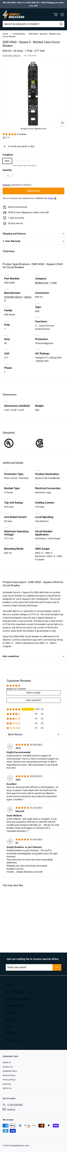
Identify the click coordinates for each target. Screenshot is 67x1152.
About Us (7, 1062)
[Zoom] (62, 123)
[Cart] (55, 14)
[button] (10, 134)
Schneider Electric (12, 55)
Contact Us (8, 1067)
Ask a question (11, 656)
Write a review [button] (33, 692)
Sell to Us (7, 1088)
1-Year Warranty (11, 241)
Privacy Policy (9, 1079)
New (7, 161)
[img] (22, 744)
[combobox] (33, 24)
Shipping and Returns (14, 233)
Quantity (7, 170)
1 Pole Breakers (18, 34)
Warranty (7, 1084)
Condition (8, 154)
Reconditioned (22, 162)
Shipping (7, 185)
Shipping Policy (10, 1071)
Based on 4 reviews (16, 689)
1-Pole (53, 282)
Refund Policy (9, 1075)
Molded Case (41, 282)
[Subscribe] (57, 967)
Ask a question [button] (33, 700)
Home (5, 34)
